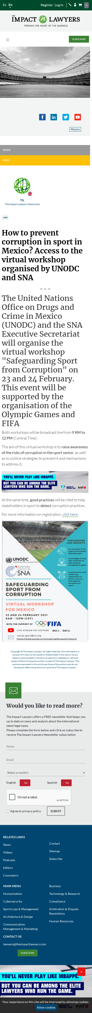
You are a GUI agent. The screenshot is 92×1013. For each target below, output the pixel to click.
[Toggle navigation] (7, 40)
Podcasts (9, 860)
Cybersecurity (12, 901)
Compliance (57, 901)
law (5, 217)
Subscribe (79, 39)
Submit (55, 811)
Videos (7, 852)
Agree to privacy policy (25, 811)
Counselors (10, 875)
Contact (54, 843)
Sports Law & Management (21, 909)
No (26, 782)
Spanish (52, 782)
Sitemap (54, 851)
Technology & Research (64, 893)
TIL (22, 202)
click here (70, 514)
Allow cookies (46, 1007)
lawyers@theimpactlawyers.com (24, 944)
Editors (8, 867)
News (7, 844)
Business (55, 886)
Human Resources (61, 921)
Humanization (12, 893)
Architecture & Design (18, 916)
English (11, 782)
